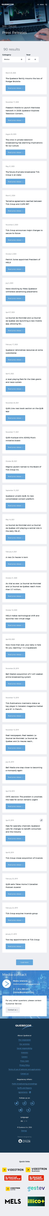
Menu (42, 4)
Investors (24, 1052)
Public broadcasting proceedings (24, 1084)
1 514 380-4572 (23, 989)
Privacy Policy (24, 1065)
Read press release (15, 88)
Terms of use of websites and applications (24, 1069)
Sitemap (24, 1131)
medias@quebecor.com (23, 992)
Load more (24, 962)
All (29, 59)
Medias (6, 59)
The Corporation (24, 1040)
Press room (24, 1061)
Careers (24, 1057)
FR (38, 4)
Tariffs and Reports (24, 1088)
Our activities (24, 1044)
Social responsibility (24, 1048)
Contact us (12, 1010)
